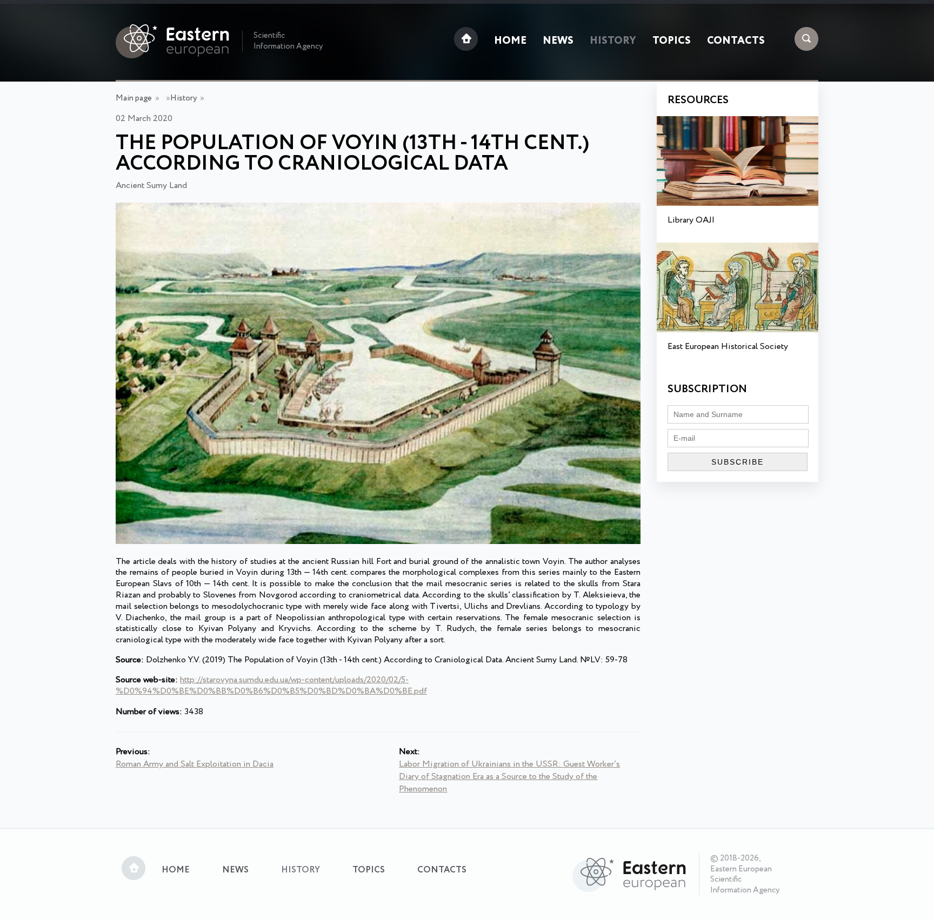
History (613, 41)
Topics (671, 41)
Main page (134, 98)
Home (510, 41)
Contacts (736, 41)
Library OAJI (691, 220)
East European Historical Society (728, 346)
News (558, 41)
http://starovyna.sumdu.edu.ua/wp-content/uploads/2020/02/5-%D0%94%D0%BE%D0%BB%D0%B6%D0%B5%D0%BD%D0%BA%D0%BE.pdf (271, 685)
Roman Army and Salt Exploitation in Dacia (194, 764)
